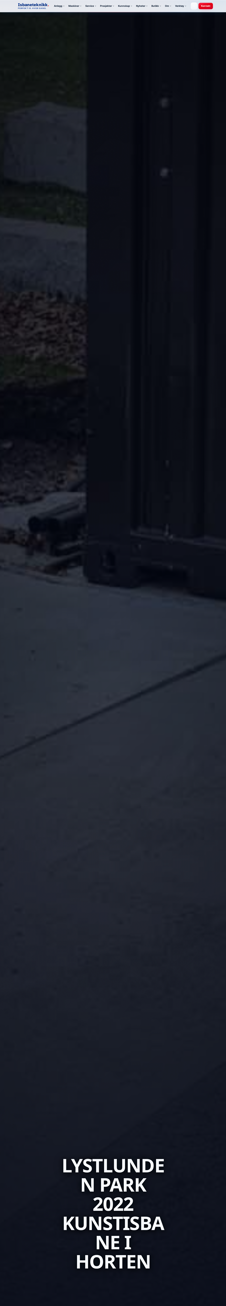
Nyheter (140, 5)
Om (167, 5)
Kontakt (205, 5)
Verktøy (179, 5)
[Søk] (194, 6)
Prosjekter (106, 5)
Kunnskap (124, 5)
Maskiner (73, 5)
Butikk (155, 5)
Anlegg (58, 5)
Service (89, 5)
